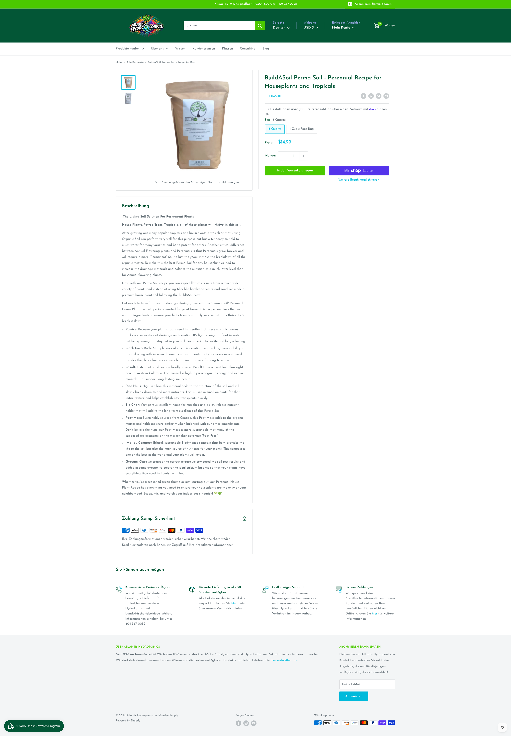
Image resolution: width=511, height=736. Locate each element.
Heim (119, 62)
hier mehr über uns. (284, 660)
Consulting (248, 48)
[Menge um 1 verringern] (282, 156)
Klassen (227, 48)
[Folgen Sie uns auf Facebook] (238, 723)
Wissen (180, 48)
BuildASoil (273, 96)
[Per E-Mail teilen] (386, 96)
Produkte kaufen (128, 48)
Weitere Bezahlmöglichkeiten (358, 179)
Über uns (157, 48)
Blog (265, 48)
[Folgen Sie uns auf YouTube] (253, 723)
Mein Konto (341, 27)
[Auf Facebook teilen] (363, 96)
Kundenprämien (203, 48)
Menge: (270, 155)
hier (234, 603)
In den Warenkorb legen (295, 170)
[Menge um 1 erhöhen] (303, 156)
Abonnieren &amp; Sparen (373, 4)
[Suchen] (260, 25)
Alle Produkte (135, 62)
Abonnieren (353, 696)
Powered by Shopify (128, 720)
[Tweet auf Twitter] (378, 96)
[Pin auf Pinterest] (371, 96)
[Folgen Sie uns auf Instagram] (246, 723)
